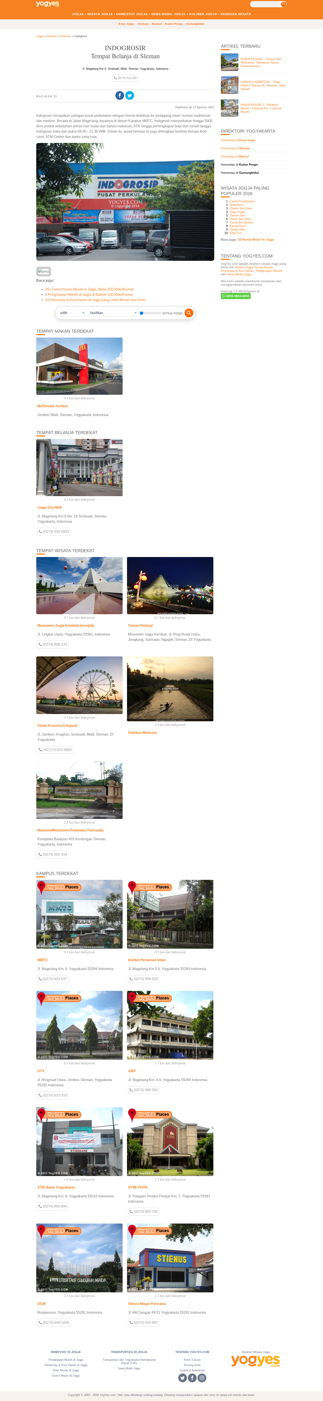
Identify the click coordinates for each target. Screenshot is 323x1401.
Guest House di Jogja (66, 1375)
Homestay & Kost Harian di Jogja (66, 1365)
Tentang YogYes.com (192, 1352)
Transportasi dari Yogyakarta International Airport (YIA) (129, 1361)
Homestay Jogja (132, 14)
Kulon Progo (174, 24)
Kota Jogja (126, 24)
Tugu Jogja (237, 212)
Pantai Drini (238, 226)
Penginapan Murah (269, 270)
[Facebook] (120, 95)
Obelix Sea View (241, 208)
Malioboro (236, 204)
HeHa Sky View (240, 219)
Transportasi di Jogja (129, 1352)
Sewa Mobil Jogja (168, 14)
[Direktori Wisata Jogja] (255, 1361)
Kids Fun (236, 233)
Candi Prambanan (242, 201)
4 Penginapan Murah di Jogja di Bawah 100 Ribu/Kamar (89, 294)
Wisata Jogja (100, 14)
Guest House (264, 267)
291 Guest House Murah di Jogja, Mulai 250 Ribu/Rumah (89, 289)
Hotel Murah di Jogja (66, 1370)
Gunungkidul (195, 24)
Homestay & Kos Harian (237, 270)
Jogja (78, 14)
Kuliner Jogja (203, 14)
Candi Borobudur (241, 222)
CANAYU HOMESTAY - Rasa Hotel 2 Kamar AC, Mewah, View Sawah (263, 85)
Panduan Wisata (236, 14)
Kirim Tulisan (192, 1359)
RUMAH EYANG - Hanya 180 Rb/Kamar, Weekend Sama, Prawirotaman (261, 62)
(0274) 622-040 (127, 78)
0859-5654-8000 (237, 296)
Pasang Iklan (192, 1365)
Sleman (143, 24)
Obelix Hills (237, 229)
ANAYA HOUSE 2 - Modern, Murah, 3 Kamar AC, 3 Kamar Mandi (261, 108)
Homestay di (238, 140)
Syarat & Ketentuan (192, 1370)
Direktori (52, 36)
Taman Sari (237, 215)
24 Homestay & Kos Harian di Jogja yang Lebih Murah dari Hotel (95, 300)
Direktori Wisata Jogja (256, 1352)
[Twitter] (130, 95)
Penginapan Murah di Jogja (66, 1359)
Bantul (157, 24)
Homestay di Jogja (66, 1352)
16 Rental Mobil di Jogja (256, 239)
